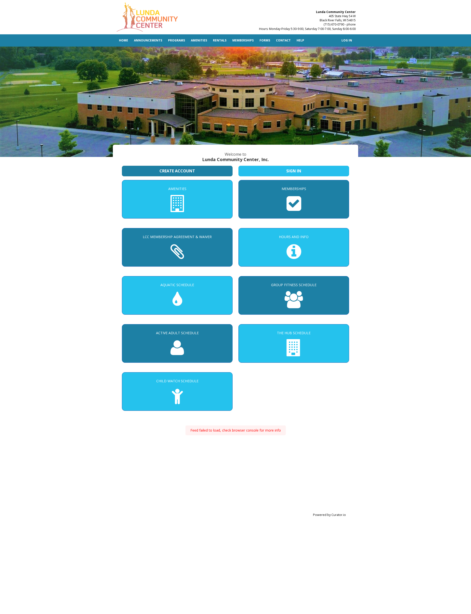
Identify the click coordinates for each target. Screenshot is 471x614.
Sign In (293, 171)
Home (123, 40)
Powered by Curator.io (329, 515)
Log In (346, 40)
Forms (265, 40)
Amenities (199, 40)
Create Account (177, 171)
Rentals (219, 40)
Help (300, 40)
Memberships (243, 40)
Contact (283, 40)
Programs (176, 40)
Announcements (148, 40)
